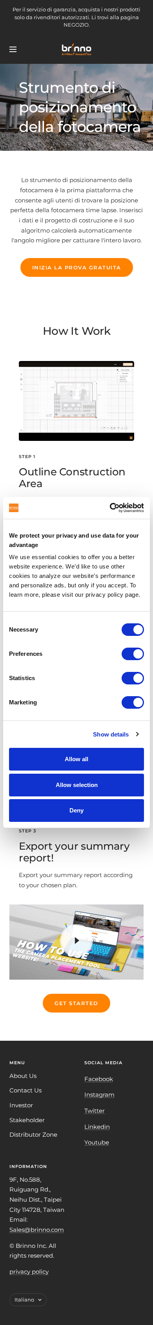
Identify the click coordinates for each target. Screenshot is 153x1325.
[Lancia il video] (76, 940)
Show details (111, 734)
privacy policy (29, 1271)
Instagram (99, 1094)
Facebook (98, 1079)
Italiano (24, 1299)
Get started (76, 1003)
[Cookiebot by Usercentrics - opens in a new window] (110, 508)
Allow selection (77, 785)
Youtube (96, 1142)
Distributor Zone (33, 1134)
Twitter (94, 1110)
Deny (76, 810)
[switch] (133, 654)
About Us (22, 1075)
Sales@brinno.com (36, 1229)
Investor (21, 1105)
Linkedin (97, 1126)
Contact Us (25, 1090)
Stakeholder (27, 1120)
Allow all (76, 759)
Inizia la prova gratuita (76, 267)
